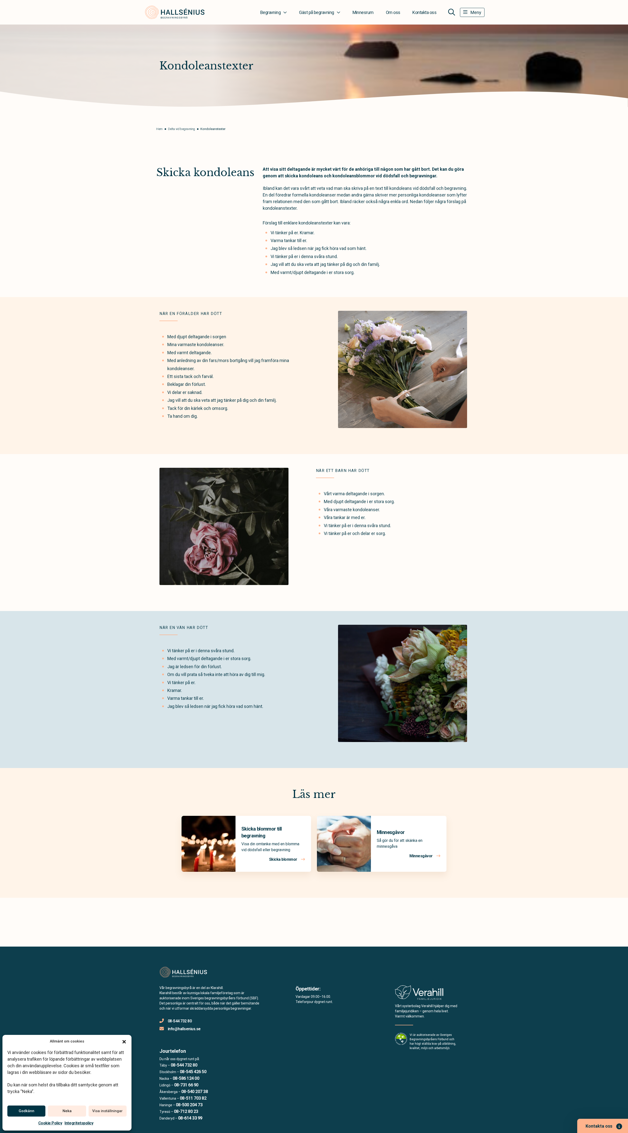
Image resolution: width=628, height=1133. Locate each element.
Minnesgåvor (391, 832)
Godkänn (26, 1111)
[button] (124, 1041)
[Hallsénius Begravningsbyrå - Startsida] (185, 972)
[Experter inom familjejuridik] (419, 994)
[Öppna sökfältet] (452, 12)
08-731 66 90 (186, 1084)
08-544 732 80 (180, 1021)
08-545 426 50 (193, 1071)
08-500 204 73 (189, 1104)
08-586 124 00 (186, 1078)
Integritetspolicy (79, 1123)
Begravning (270, 12)
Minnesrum (363, 12)
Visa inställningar (107, 1111)
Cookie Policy (50, 1123)
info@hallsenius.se (184, 1029)
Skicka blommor (283, 859)
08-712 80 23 (186, 1111)
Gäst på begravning (316, 12)
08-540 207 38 (194, 1091)
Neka (67, 1111)
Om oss (393, 12)
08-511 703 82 (193, 1098)
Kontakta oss (424, 12)
